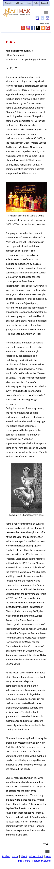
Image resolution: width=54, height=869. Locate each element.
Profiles (6, 856)
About (24, 856)
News (48, 856)
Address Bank (36, 856)
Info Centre (24, 861)
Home (15, 856)
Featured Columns (41, 861)
